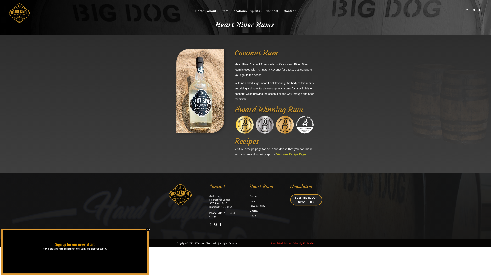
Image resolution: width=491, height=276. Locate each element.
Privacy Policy (257, 205)
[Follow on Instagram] (473, 9)
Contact (290, 11)
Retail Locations (234, 11)
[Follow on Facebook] (467, 9)
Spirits (255, 11)
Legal (252, 200)
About (211, 11)
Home (199, 11)
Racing (253, 215)
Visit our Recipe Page (291, 154)
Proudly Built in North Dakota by (293, 243)
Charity (254, 210)
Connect (272, 11)
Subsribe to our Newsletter (306, 200)
